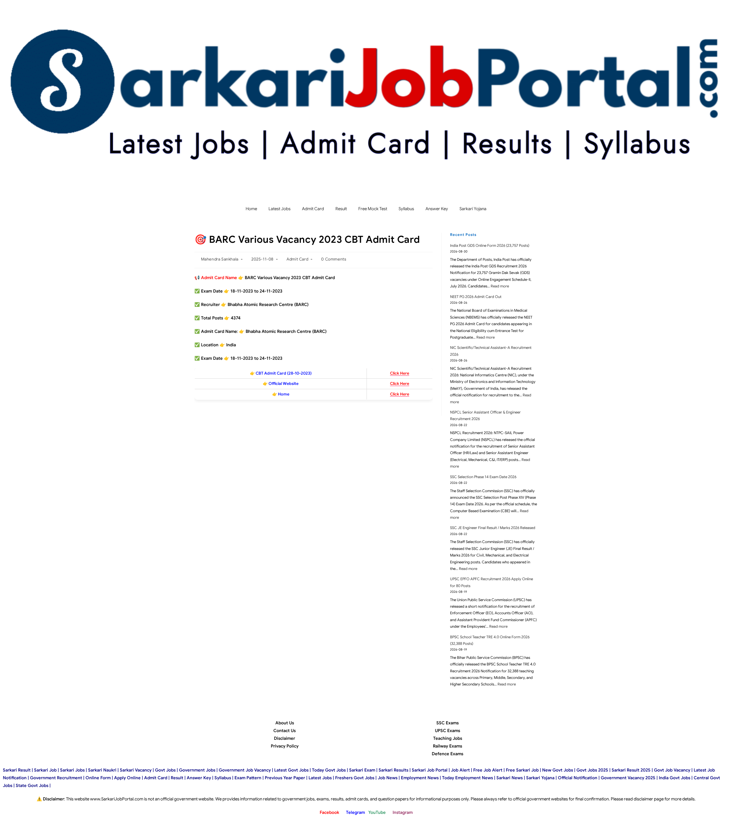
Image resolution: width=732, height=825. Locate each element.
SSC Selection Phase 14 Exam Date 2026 (483, 476)
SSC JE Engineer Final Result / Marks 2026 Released (492, 527)
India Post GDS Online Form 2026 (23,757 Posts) (489, 245)
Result (341, 208)
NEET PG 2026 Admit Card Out (476, 296)
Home (251, 208)
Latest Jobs (279, 208)
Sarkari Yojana (473, 208)
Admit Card (313, 208)
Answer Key (436, 208)
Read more (500, 286)
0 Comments (333, 259)
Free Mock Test (372, 208)
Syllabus (406, 208)
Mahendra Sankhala (219, 259)
